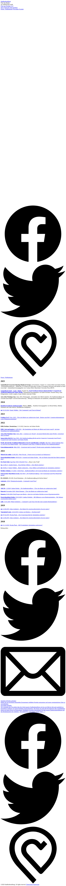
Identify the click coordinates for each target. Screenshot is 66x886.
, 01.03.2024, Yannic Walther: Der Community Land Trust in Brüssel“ (21, 410)
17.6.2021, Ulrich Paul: (32, 470)
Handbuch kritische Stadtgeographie (11, 405)
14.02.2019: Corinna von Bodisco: (20, 512)
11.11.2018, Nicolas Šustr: (22, 525)
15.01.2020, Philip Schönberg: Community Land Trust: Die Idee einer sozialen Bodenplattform (29, 501)
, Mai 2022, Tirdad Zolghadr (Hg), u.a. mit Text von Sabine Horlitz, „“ (32, 443)
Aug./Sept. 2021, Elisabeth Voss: (14, 462)
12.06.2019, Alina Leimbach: (25, 509)
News (2, 7)
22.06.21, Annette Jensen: (22, 465)
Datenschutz (29, 884)
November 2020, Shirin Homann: (24, 491)
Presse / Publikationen (7, 9)
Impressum (36, 884)
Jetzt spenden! (14, 7)
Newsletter (16, 9)
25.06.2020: (30, 494)
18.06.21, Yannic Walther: (30, 468)
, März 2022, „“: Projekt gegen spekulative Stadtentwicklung (30, 447)
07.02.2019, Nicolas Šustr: (23, 515)
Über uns (3, 6)
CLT (12, 6)
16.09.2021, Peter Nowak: (26, 454)
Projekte (8, 6)
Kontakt (21, 9)
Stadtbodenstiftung (6, 1)
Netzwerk (7, 7)
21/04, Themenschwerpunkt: (19, 481)
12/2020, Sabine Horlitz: (29, 488)
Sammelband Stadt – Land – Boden (11, 391)
